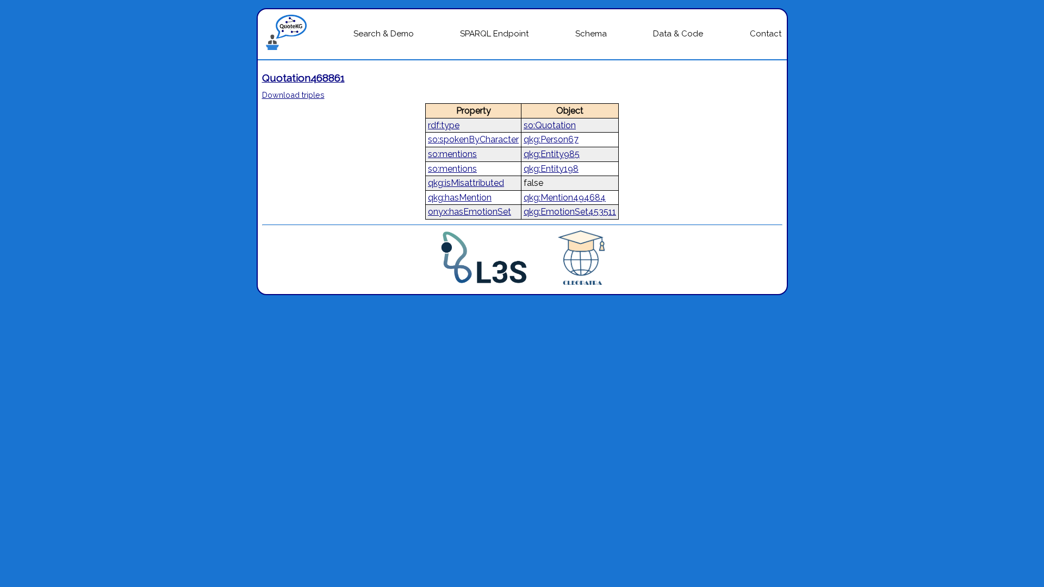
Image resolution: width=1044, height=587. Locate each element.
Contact (765, 34)
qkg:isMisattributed (466, 183)
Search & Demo (383, 34)
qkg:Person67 (551, 139)
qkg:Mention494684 (565, 197)
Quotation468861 (303, 78)
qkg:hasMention (460, 197)
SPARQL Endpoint (494, 34)
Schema (591, 34)
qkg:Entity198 (551, 169)
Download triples (293, 94)
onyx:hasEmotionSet (469, 212)
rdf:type (443, 125)
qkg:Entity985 (552, 154)
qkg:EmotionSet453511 (570, 212)
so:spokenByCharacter (473, 139)
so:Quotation (550, 125)
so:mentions (452, 154)
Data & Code (678, 34)
